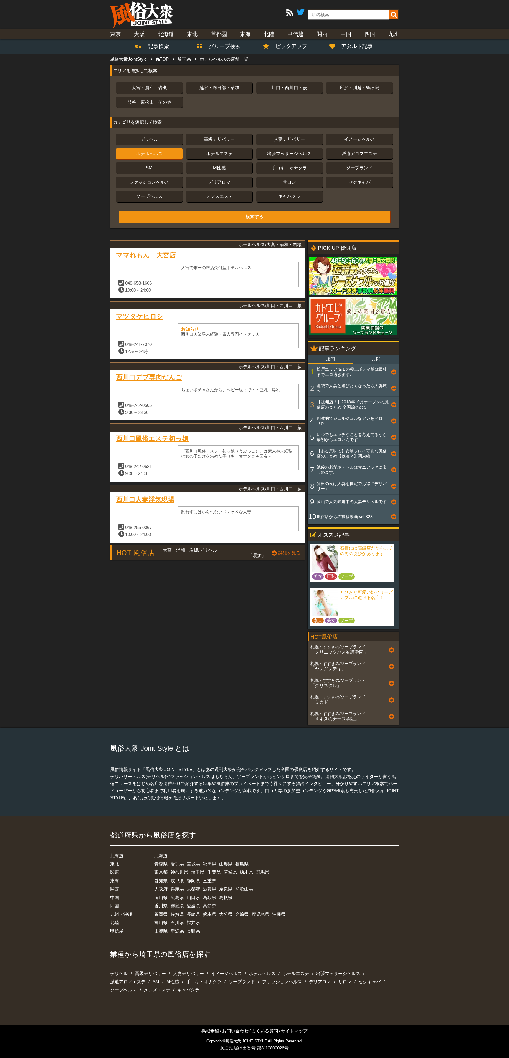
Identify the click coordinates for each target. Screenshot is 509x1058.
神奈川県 (179, 872)
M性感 (219, 167)
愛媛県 (193, 905)
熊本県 (209, 914)
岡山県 (161, 897)
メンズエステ (219, 196)
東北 (192, 34)
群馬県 (262, 872)
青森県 (161, 863)
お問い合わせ (235, 1030)
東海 (245, 34)
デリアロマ (219, 182)
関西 (322, 34)
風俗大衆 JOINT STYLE (246, 1041)
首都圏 (219, 34)
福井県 (193, 922)
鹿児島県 (260, 914)
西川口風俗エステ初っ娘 (152, 438)
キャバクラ (289, 196)
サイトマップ (294, 1030)
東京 (115, 34)
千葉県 (214, 872)
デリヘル (149, 139)
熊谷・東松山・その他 (149, 102)
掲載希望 (210, 1030)
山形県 (225, 863)
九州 (393, 34)
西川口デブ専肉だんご (149, 377)
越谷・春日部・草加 (219, 87)
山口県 (193, 897)
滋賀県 (209, 888)
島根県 (225, 897)
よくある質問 (265, 1030)
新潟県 (177, 930)
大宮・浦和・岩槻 (149, 87)
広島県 (177, 897)
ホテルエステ (219, 153)
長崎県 (193, 914)
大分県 (225, 914)
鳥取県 (209, 897)
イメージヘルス (359, 139)
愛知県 (161, 880)
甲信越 (295, 34)
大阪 (139, 34)
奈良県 (225, 888)
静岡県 (193, 880)
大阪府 (161, 888)
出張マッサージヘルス (289, 153)
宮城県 (193, 863)
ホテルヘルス (149, 153)
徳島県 (177, 905)
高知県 (209, 905)
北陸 (269, 34)
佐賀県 (177, 914)
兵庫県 (177, 888)
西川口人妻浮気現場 (145, 499)
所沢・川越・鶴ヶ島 (359, 87)
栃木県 (246, 872)
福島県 (242, 863)
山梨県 (161, 930)
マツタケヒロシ (139, 316)
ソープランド (359, 167)
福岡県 (161, 914)
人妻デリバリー (289, 139)
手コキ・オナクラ (289, 167)
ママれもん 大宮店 (146, 255)
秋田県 (209, 863)
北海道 (166, 34)
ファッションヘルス (149, 182)
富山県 (161, 922)
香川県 (161, 905)
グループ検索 (221, 46)
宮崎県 (242, 914)
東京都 (161, 872)
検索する (254, 216)
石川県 (177, 922)
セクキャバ (359, 182)
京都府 (193, 888)
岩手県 (177, 863)
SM (149, 167)
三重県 (209, 880)
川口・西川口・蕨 (289, 87)
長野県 (193, 930)
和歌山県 (244, 888)
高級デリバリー (219, 139)
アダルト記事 (357, 46)
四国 (369, 34)
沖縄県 (278, 914)
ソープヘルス (149, 196)
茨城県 (230, 872)
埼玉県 (197, 872)
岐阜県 (177, 880)
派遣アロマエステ (359, 153)
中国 (346, 34)
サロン (289, 182)
